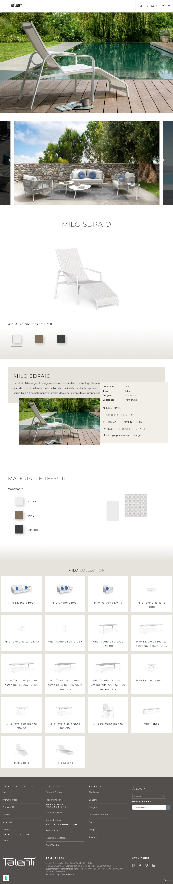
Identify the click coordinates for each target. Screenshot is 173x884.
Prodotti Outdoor (54, 792)
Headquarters (52, 830)
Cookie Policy (67, 874)
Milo (127, 386)
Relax (127, 390)
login (113, 435)
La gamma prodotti (98, 814)
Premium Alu (131, 399)
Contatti (93, 836)
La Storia (93, 799)
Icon (5, 792)
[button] (163, 6)
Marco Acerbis (131, 395)
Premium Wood (10, 799)
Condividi (114, 408)
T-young (6, 814)
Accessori (7, 822)
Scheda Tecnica (119, 415)
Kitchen (6, 829)
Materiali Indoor (53, 819)
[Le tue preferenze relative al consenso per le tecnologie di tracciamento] (6, 878)
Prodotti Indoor (53, 799)
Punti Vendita (52, 845)
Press (91, 822)
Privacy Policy (52, 874)
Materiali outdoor (54, 812)
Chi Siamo (93, 792)
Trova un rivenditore (125, 422)
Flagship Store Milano (56, 837)
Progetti (93, 829)
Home (5, 839)
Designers (93, 807)
